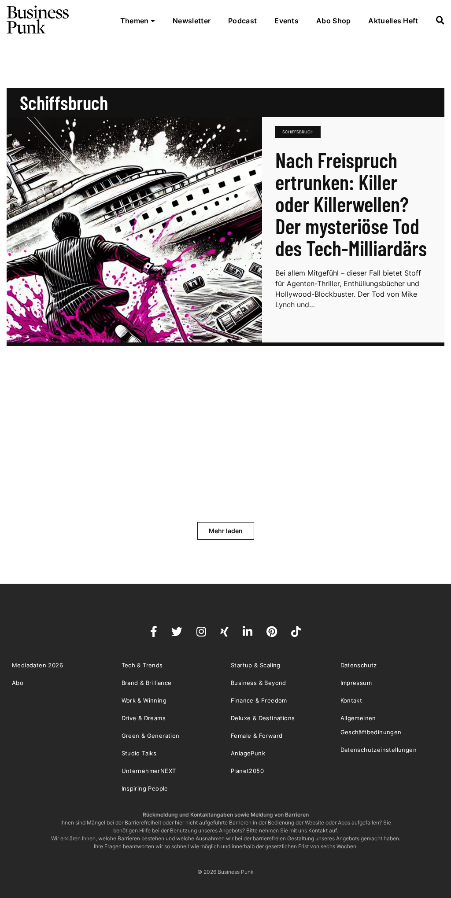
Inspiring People (145, 788)
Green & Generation (151, 735)
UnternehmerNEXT (149, 770)
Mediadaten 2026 (37, 665)
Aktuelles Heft (393, 20)
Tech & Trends (142, 665)
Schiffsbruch (298, 131)
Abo (17, 682)
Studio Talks (139, 753)
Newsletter (192, 20)
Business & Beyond (258, 682)
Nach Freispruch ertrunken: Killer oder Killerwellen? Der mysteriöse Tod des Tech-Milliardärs (351, 204)
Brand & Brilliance (147, 682)
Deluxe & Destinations (263, 717)
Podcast (242, 20)
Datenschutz (358, 665)
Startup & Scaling (256, 665)
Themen (135, 20)
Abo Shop (333, 20)
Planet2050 (247, 770)
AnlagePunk (248, 753)
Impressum (356, 682)
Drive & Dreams (144, 717)
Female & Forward (256, 735)
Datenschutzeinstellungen (378, 749)
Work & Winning (144, 700)
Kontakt (351, 700)
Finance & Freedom (259, 700)
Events (286, 20)
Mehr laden (226, 530)
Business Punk (38, 19)
